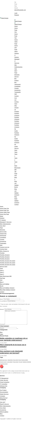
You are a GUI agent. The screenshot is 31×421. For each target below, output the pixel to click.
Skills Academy (4, 412)
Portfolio (16, 111)
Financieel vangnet (3, 361)
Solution (16, 53)
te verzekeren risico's (4, 363)
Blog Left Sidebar (4, 284)
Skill (15, 94)
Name (1, 299)
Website (2, 309)
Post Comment (5, 326)
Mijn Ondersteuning (5, 224)
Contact (16, 204)
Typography (17, 92)
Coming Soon (3, 249)
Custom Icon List (16, 98)
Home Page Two (16, 36)
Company (2, 396)
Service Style (3, 266)
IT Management (4, 378)
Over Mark (3, 408)
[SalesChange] (4, 18)
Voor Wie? (3, 226)
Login (15, 13)
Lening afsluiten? (10, 361)
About (16, 51)
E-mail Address (3, 301)
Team (15, 152)
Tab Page (2, 278)
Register (16, 15)
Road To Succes (4, 404)
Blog (1, 332)
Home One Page (16, 47)
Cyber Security (4, 380)
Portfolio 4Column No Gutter (7, 264)
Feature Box (3, 233)
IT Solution (3, 220)
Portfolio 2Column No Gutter (7, 260)
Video (1, 334)
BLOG (16, 187)
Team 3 (2, 274)
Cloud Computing (4, 382)
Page (15, 72)
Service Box (3, 231)
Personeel (20, 361)
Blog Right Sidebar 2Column (7, 289)
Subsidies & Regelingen (27, 361)
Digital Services (4, 394)
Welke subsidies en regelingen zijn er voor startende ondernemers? (14, 339)
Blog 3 (1, 282)
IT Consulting (3, 384)
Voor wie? (2, 402)
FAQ (15, 175)
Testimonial (17, 84)
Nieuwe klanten (15, 361)
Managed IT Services (5, 222)
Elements (16, 74)
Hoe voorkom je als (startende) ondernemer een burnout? (11, 352)
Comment (2, 324)
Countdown (17, 86)
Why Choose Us (16, 107)
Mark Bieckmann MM (17, 167)
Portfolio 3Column (5, 257)
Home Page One (16, 30)
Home (16, 26)
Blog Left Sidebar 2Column (7, 288)
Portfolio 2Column (5, 255)
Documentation (4, 392)
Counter (16, 88)
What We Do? (3, 398)
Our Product (3, 390)
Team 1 (2, 270)
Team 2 (2, 272)
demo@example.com (20, 10)
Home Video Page (16, 41)
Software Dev (3, 386)
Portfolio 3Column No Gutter (7, 262)
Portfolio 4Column (5, 258)
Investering (17, 90)
